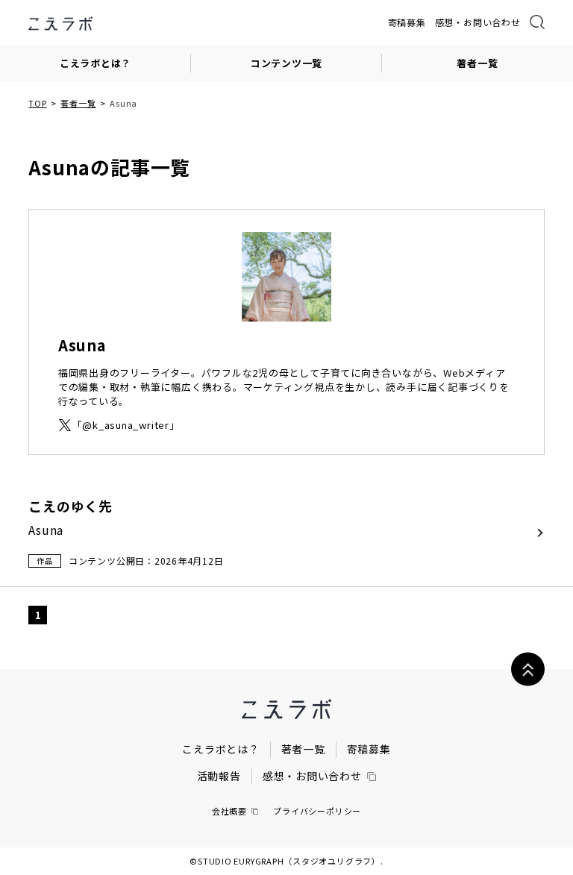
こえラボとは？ (95, 63)
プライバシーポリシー (317, 811)
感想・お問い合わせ (478, 22)
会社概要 (229, 811)
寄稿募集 (407, 22)
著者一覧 (477, 63)
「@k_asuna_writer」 (126, 425)
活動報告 (219, 775)
